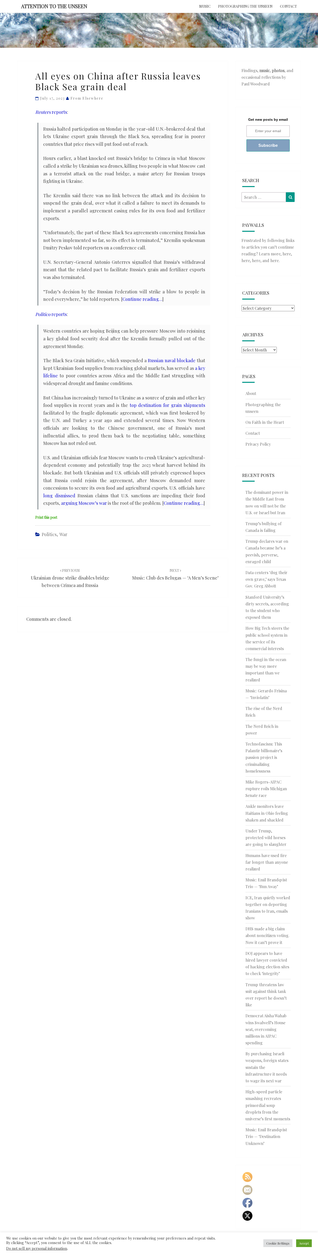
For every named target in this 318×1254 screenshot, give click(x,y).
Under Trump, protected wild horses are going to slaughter (265, 837)
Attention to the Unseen (54, 6)
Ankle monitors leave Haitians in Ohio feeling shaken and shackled (266, 813)
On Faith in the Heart (264, 422)
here (286, 253)
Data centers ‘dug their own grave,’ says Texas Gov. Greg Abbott (266, 579)
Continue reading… (142, 299)
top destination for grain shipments (167, 405)
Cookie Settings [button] (277, 1243)
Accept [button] (304, 1243)
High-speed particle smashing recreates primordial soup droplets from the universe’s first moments (267, 1105)
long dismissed (59, 496)
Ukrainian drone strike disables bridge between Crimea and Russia (70, 578)
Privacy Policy (258, 444)
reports (51, 112)
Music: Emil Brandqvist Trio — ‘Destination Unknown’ (266, 1136)
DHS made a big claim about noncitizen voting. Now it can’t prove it (267, 935)
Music (205, 6)
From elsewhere (87, 98)
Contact (288, 6)
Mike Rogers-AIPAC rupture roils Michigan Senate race (266, 788)
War (63, 534)
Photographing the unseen (245, 6)
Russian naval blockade (172, 360)
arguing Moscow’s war (84, 503)
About (250, 393)
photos (278, 70)
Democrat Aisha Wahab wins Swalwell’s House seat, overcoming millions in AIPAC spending (265, 1029)
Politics (49, 534)
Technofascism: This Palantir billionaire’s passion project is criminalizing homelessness (263, 757)
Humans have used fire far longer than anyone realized (266, 862)
